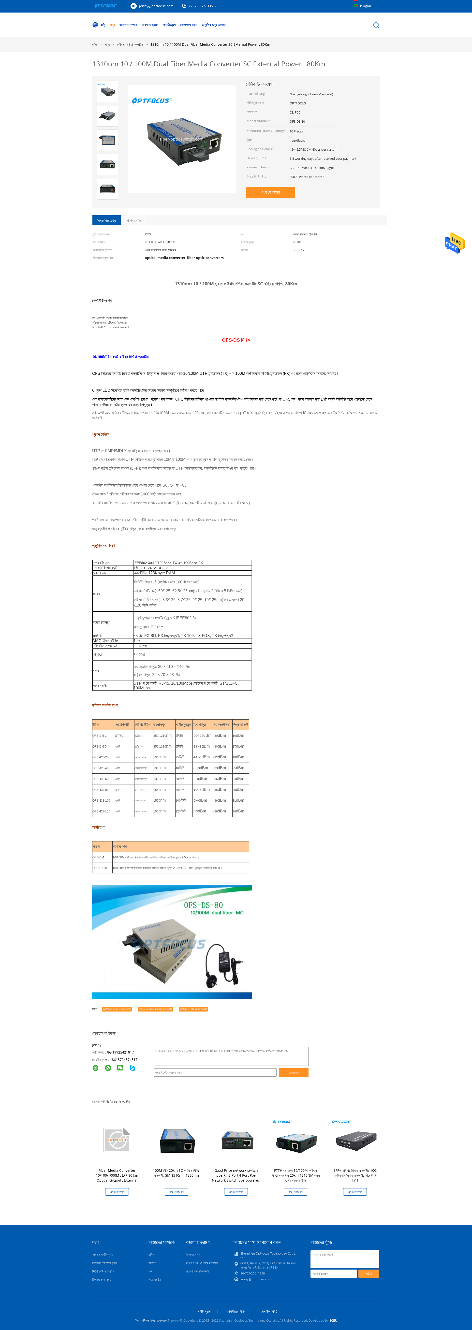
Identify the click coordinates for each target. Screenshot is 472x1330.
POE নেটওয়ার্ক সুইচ (103, 1271)
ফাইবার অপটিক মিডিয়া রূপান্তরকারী (155, 1009)
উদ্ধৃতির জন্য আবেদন (214, 24)
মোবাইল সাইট (269, 1311)
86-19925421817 (120, 1052)
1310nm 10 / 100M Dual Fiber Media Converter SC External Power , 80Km (210, 44)
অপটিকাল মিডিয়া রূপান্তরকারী (117, 1009)
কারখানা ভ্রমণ (150, 24)
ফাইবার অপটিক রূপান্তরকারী (193, 1009)
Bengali (365, 6)
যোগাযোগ (294, 1072)
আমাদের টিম (154, 1279)
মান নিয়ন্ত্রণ (169, 24)
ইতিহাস (152, 1263)
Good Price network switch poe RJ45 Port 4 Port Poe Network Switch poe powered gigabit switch (236, 1177)
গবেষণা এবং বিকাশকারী (197, 1271)
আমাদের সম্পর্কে (128, 24)
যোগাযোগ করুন (188, 24)
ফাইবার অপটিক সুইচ (102, 1254)
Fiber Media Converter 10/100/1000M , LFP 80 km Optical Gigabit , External (117, 1175)
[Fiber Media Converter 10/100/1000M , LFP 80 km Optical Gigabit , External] (118, 1139)
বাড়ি (103, 24)
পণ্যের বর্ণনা (134, 220)
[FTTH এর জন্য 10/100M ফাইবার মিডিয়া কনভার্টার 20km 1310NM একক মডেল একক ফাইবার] (296, 1139)
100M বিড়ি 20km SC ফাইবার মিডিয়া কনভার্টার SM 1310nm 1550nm (176, 1173)
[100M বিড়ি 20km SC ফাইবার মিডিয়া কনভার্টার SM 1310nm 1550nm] (177, 1139)
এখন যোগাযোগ (270, 192)
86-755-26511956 (203, 6)
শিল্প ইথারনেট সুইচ (101, 1279)
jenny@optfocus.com (156, 6)
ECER (333, 1320)
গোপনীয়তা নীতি (235, 1311)
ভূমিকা (151, 1254)
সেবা (150, 1271)
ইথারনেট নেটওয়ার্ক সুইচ (104, 1263)
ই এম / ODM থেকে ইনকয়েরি (202, 1263)
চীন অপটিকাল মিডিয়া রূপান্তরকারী (152, 1320)
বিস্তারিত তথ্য (106, 220)
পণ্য (112, 24)
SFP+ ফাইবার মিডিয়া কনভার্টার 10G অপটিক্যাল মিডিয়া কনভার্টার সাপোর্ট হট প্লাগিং (355, 1175)
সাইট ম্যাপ (203, 1311)
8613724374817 (124, 1059)
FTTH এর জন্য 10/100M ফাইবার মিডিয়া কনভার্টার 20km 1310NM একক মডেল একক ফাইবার (295, 1175)
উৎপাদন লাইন (193, 1254)
